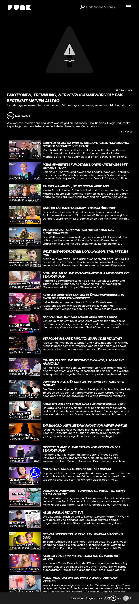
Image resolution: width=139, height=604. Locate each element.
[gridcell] (69, 149)
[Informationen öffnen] (129, 105)
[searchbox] (104, 7)
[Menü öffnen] (128, 6)
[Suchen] (82, 7)
